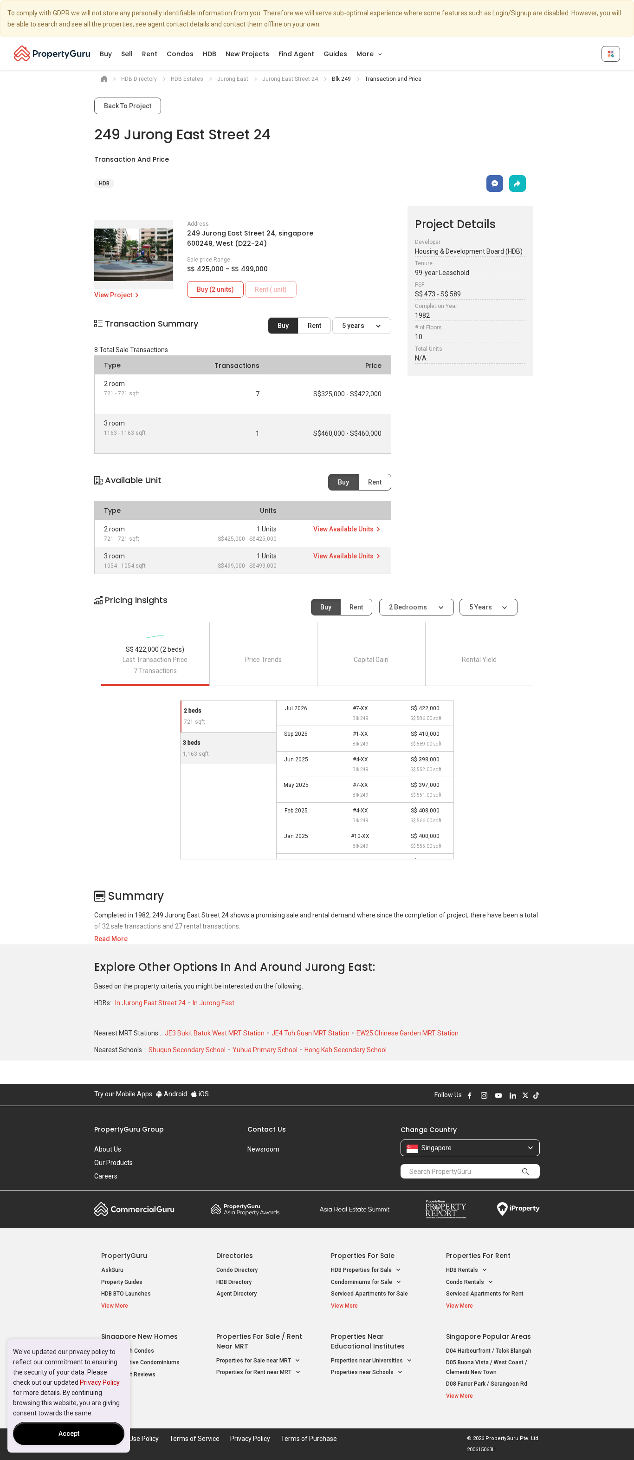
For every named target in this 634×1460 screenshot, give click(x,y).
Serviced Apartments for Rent (485, 1293)
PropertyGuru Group (129, 1129)
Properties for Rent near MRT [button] (254, 1372)
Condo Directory (237, 1270)
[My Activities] (611, 54)
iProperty (518, 1209)
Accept (68, 1433)
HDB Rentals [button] (462, 1270)
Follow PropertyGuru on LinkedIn (512, 1095)
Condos (180, 54)
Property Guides (121, 1282)
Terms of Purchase (309, 1438)
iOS (203, 1094)
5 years (354, 325)
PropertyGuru (124, 1255)
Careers (105, 1176)
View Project (114, 295)
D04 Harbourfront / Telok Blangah (488, 1351)
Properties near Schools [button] (363, 1372)
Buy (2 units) (215, 289)
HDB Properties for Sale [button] (362, 1270)
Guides (335, 54)
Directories (234, 1255)
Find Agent (296, 54)
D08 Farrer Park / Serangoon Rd (486, 1384)
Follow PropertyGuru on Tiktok (536, 1095)
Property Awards (245, 1209)
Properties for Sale (363, 1255)
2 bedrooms (408, 607)
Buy (106, 54)
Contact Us (266, 1129)
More (365, 54)
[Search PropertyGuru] (525, 1171)
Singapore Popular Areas (488, 1336)
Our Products (113, 1162)
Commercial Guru (134, 1209)
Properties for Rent (478, 1255)
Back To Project (127, 106)
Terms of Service (194, 1438)
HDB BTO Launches (126, 1293)
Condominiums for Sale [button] (362, 1282)
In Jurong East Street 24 (151, 1003)
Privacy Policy (100, 1382)
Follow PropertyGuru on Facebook (469, 1095)
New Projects (247, 54)
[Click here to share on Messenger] (494, 183)
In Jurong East (213, 1003)
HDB (209, 54)
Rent (149, 54)
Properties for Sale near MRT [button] (254, 1360)
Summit (354, 1209)
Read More (111, 939)
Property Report (445, 1209)
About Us (107, 1149)
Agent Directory (236, 1293)
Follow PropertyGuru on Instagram (484, 1095)
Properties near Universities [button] (367, 1360)
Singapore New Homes (139, 1336)
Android (174, 1094)
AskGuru (112, 1270)
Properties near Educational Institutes (368, 1341)
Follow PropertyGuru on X (525, 1095)
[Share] (517, 183)
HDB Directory (234, 1282)
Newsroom (263, 1149)
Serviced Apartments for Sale (369, 1293)
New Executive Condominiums (140, 1362)
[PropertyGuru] (52, 53)
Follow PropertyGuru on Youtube (498, 1095)
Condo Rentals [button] (465, 1282)
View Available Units (344, 529)
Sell (127, 54)
